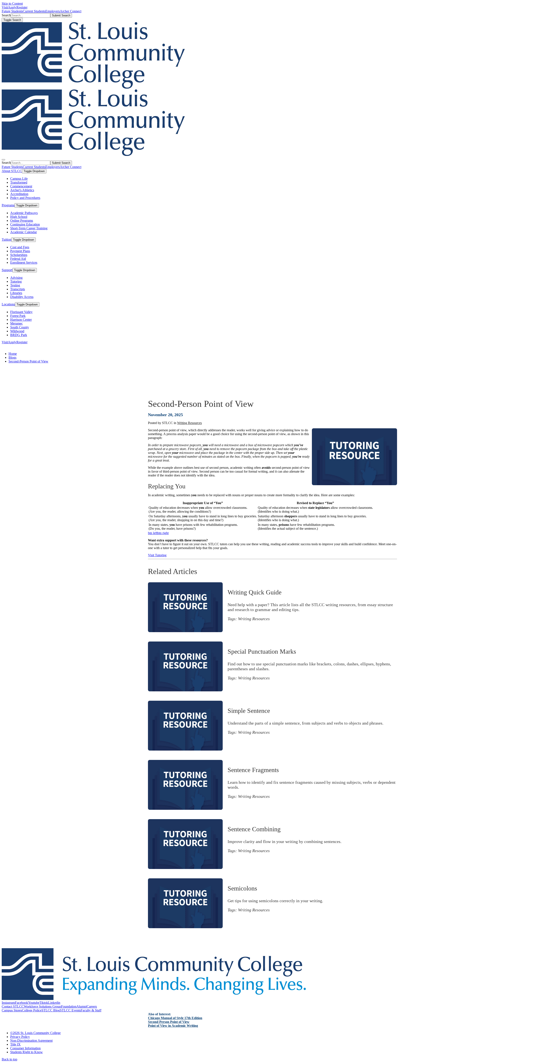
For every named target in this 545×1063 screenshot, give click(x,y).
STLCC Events (70, 1010)
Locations (8, 304)
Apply (12, 7)
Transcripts (17, 289)
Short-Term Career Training (28, 228)
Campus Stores (12, 1010)
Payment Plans (20, 251)
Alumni (81, 1006)
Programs (8, 205)
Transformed (18, 182)
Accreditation (19, 194)
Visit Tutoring (157, 555)
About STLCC (12, 171)
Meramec (16, 323)
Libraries (16, 293)
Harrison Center (21, 319)
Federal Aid (18, 258)
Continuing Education (25, 224)
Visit (5, 7)
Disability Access (21, 297)
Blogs (12, 357)
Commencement (21, 186)
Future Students (12, 11)
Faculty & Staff (91, 1010)
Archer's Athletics (22, 190)
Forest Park (18, 316)
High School (18, 217)
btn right (163, 533)
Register (21, 7)
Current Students (34, 11)
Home (13, 353)
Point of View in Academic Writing (173, 1025)
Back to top (9, 1059)
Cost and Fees (19, 247)
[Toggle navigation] (3, 159)
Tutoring (16, 281)
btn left (152, 533)
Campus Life (19, 178)
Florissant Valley (21, 312)
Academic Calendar (23, 232)
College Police (32, 1010)
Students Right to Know (26, 1052)
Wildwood (17, 331)
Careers (92, 1006)
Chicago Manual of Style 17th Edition (175, 1018)
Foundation (68, 1006)
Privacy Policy (20, 1037)
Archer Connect (70, 11)
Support (7, 270)
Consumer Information (25, 1048)
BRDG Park (18, 335)
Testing (15, 285)
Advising (16, 277)
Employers (52, 11)
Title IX (15, 1044)
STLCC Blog (51, 1010)
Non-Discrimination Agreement (31, 1040)
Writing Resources (189, 423)
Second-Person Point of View (28, 361)
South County (19, 327)
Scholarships (18, 255)
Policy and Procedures (25, 198)
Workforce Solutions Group (42, 1006)
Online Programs (21, 220)
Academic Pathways (24, 213)
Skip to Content (12, 3)
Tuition (6, 239)
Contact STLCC (13, 1006)
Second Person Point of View (168, 1022)
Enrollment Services (23, 262)
